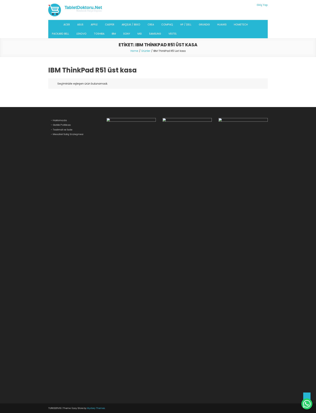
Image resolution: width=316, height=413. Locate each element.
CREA (151, 24)
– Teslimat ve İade (61, 129)
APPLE (94, 24)
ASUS (80, 24)
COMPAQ (167, 24)
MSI (140, 33)
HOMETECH (241, 24)
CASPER (109, 24)
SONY (126, 33)
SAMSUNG (155, 33)
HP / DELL (185, 24)
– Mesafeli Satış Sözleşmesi (67, 134)
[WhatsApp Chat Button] (306, 403)
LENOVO (81, 33)
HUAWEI (222, 24)
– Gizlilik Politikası (61, 125)
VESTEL (172, 33)
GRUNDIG (204, 24)
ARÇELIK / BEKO (131, 24)
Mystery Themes (96, 408)
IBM (114, 33)
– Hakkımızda (59, 120)
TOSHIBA (99, 33)
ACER (66, 24)
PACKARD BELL (60, 33)
